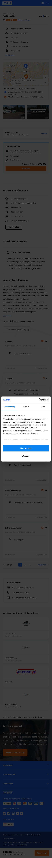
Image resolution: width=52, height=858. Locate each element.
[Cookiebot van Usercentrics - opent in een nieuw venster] (38, 400)
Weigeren (26, 456)
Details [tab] (26, 407)
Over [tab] (43, 407)
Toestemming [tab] (9, 407)
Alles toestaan (26, 448)
